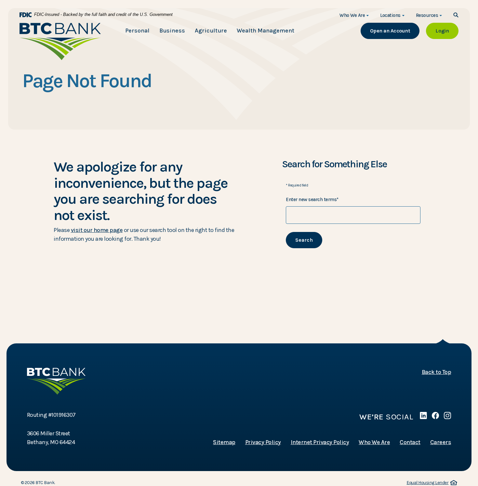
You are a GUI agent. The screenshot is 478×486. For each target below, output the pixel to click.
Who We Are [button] (352, 15)
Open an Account (395, 30)
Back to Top (436, 372)
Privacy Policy (263, 442)
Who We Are (374, 442)
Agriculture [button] (211, 30)
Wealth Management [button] (265, 30)
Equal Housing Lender (430, 483)
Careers (440, 442)
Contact (410, 442)
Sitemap (224, 442)
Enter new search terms (312, 199)
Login (446, 30)
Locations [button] (390, 15)
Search (304, 240)
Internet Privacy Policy (320, 442)
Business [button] (172, 30)
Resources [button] (427, 15)
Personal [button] (137, 30)
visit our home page (97, 230)
